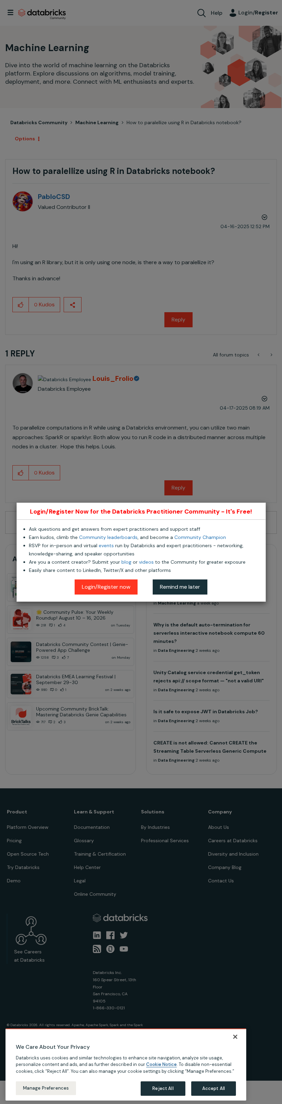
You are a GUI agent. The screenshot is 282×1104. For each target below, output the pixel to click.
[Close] (235, 1036)
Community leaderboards (108, 537)
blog (126, 562)
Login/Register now (106, 586)
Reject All (162, 1088)
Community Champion (200, 537)
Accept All (213, 1088)
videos (146, 562)
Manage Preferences (46, 1088)
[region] (126, 1065)
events (106, 545)
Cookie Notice (161, 1064)
